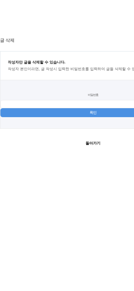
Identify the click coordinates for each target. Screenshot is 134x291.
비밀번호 (93, 95)
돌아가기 (93, 143)
